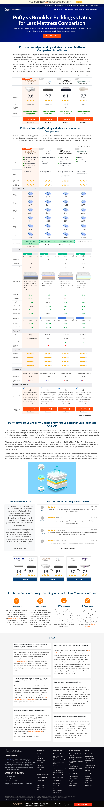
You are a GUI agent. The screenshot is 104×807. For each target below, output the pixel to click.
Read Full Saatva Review (20, 548)
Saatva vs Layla (40, 785)
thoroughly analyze (14, 618)
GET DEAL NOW (83, 804)
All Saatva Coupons (30, 246)
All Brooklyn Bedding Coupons (65, 244)
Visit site (30, 119)
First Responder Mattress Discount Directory (75, 765)
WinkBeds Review (41, 760)
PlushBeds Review (41, 763)
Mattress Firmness (57, 790)
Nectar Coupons (73, 783)
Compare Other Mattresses (84, 75)
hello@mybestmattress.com (52, 799)
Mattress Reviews (89, 760)
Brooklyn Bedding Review (43, 774)
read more (35, 401)
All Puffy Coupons (48, 244)
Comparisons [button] (79, 9)
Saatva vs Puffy (40, 780)
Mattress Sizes (56, 783)
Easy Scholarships (89, 767)
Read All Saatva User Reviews (68, 548)
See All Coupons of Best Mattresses (83, 241)
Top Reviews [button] (69, 9)
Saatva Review (40, 753)
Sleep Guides (76, 5)
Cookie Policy (88, 785)
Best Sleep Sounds (95, 5)
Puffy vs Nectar (40, 789)
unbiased (46, 2)
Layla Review (40, 758)
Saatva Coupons (73, 778)
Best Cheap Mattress (58, 777)
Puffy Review (40, 756)
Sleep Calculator (85, 5)
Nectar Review (40, 767)
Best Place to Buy (57, 785)
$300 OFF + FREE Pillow (48, 241)
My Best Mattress (9, 759)
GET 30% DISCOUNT (66, 241)
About (68, 5)
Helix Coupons (72, 785)
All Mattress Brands (90, 763)
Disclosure (87, 783)
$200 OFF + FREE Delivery (30, 242)
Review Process (60, 5)
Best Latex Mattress (58, 770)
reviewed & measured (20, 661)
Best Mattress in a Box (58, 774)
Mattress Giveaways (90, 765)
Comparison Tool (89, 753)
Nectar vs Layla (40, 787)
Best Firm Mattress (57, 765)
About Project (88, 773)
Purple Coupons (73, 787)
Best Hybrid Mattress (58, 772)
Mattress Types (57, 792)
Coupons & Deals (49, 5)
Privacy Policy (88, 780)
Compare (24, 579)
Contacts (87, 776)
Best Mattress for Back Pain (60, 759)
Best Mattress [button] (58, 9)
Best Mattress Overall (58, 753)
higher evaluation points (35, 731)
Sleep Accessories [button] (91, 9)
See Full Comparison (52, 36)
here (25, 780)
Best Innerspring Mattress (59, 768)
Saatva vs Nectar (41, 783)
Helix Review (40, 765)
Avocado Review (41, 772)
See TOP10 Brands (83, 119)
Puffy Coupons (72, 781)
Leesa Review (40, 769)
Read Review (30, 122)
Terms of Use (88, 778)
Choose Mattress (57, 788)
